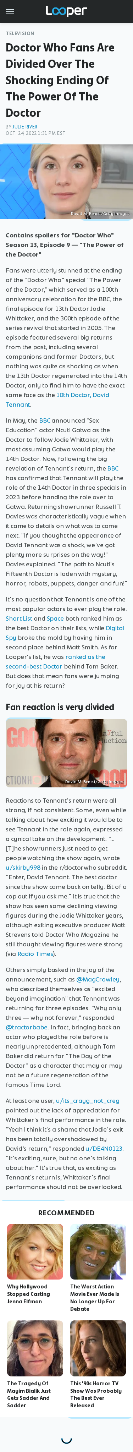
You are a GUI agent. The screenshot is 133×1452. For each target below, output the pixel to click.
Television (20, 33)
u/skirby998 (23, 867)
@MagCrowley (98, 979)
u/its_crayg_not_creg (88, 1100)
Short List (19, 618)
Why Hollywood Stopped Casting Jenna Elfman (28, 1294)
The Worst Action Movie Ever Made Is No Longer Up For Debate (94, 1297)
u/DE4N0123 (103, 1148)
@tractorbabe (27, 1027)
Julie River (25, 127)
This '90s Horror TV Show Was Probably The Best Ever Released (96, 1394)
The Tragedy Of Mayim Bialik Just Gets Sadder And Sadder (29, 1394)
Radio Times (35, 954)
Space (55, 618)
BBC (44, 420)
